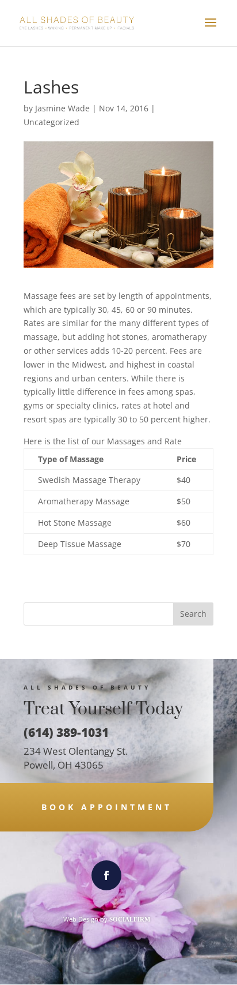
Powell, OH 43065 (64, 764)
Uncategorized (51, 122)
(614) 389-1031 (66, 732)
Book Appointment (106, 807)
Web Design (80, 919)
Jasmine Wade (62, 108)
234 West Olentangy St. (76, 751)
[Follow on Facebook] (106, 875)
